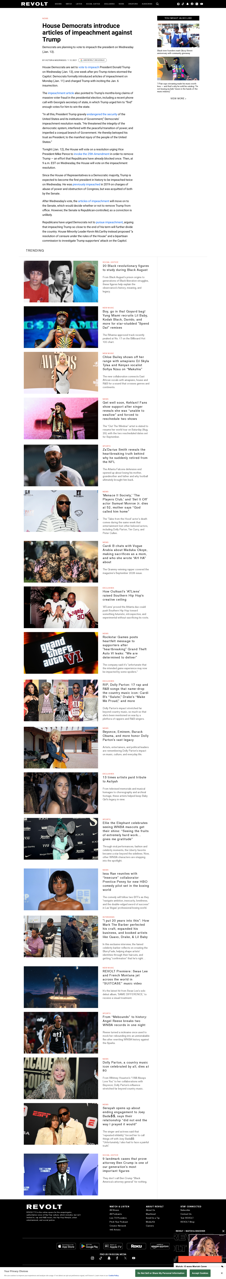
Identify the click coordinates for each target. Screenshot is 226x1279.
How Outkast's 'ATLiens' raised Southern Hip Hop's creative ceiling (123, 595)
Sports (107, 446)
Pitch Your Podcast (119, 1221)
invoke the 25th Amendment (91, 154)
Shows (58, 4)
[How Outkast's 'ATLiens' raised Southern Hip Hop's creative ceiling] (61, 607)
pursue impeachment (109, 222)
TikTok (183, 4)
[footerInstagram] (92, 1260)
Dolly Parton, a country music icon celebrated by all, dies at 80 (126, 1066)
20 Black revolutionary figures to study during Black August (126, 268)
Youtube (201, 4)
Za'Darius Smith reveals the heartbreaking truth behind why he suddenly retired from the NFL (125, 455)
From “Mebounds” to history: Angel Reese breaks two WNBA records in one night (125, 1021)
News (121, 4)
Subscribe (147, 4)
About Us (150, 1210)
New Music (108, 308)
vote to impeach (89, 67)
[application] (200, 1248)
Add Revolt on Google (93, 60)
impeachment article (61, 93)
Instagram (178, 4)
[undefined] (178, 35)
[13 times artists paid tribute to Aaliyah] (61, 793)
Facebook (192, 4)
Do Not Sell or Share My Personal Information (161, 1273)
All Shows (114, 1210)
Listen (79, 4)
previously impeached (86, 184)
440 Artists (115, 1229)
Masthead (151, 1214)
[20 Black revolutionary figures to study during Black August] (61, 281)
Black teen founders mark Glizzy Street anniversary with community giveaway (175, 52)
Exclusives (109, 4)
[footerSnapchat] (109, 1260)
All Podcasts (116, 1214)
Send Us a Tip (153, 1218)
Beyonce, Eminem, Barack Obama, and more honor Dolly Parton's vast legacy (126, 736)
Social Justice (93, 4)
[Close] (222, 1273)
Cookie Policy (114, 1276)
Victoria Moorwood (55, 60)
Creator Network (118, 1225)
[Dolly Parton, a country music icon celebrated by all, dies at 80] (61, 1078)
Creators (133, 4)
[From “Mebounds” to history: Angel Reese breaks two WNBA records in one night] (61, 1033)
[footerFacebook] (117, 1260)
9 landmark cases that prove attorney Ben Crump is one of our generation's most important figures (125, 1165)
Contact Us (186, 1214)
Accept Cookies (200, 1273)
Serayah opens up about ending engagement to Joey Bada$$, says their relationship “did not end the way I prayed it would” (125, 1116)
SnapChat (187, 4)
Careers (150, 1225)
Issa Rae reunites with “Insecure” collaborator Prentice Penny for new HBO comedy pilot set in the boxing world (126, 881)
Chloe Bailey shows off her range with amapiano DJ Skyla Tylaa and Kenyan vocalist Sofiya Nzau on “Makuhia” (126, 363)
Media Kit (150, 1221)
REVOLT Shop (187, 1221)
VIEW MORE (177, 98)
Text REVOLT (187, 1218)
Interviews (109, 917)
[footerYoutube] (134, 1260)
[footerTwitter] (125, 1260)
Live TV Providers (118, 1218)
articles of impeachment (93, 201)
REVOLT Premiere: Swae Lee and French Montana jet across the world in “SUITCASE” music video (125, 977)
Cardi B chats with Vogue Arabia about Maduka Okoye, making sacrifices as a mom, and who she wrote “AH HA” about (125, 554)
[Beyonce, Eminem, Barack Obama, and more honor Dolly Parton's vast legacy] (61, 747)
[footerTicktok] (101, 1260)
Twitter (196, 4)
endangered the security (102, 114)
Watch (69, 4)
